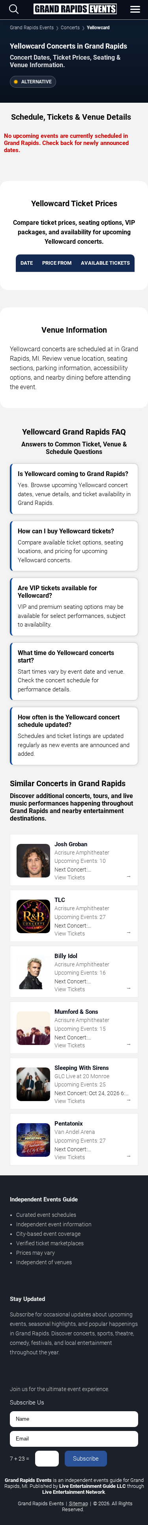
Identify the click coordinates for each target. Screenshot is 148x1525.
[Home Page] (75, 9)
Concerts (70, 27)
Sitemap (78, 1503)
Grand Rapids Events (32, 27)
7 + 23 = (19, 1458)
